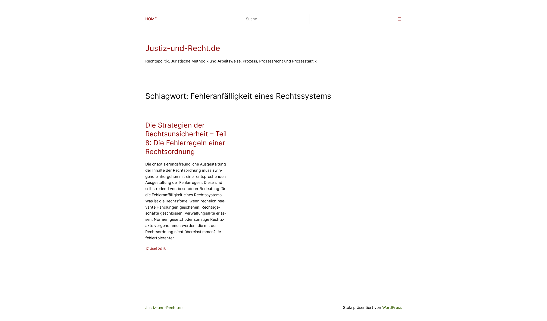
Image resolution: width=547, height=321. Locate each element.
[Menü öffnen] (399, 19)
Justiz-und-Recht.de (182, 48)
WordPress (392, 307)
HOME (151, 19)
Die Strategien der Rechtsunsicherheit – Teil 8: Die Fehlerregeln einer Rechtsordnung (186, 138)
